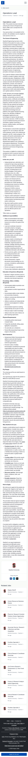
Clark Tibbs (20, 723)
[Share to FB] (11, 578)
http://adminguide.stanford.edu (13, 366)
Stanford (15, 15)
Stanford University (7, 15)
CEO (3, 736)
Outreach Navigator (7, 741)
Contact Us (18, 721)
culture (23, 441)
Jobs (12, 721)
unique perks (8, 443)
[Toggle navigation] (25, 2)
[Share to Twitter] (17, 578)
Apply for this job (14, 754)
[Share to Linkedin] (14, 578)
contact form (13, 538)
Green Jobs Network (14, 728)
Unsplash (14, 725)
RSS (8, 721)
